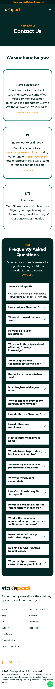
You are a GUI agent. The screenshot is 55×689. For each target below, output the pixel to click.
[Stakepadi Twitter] (10, 662)
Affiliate (33, 615)
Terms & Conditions (11, 646)
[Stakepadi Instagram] (19, 662)
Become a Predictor (39, 609)
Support (5, 628)
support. (27, 274)
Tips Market (34, 628)
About (4, 609)
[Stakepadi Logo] (11, 9)
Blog (4, 615)
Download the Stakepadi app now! (28, 2)
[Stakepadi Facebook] (2, 662)
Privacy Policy (8, 640)
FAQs (4, 621)
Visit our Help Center (27, 112)
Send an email (27, 170)
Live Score (7, 634)
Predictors (34, 621)
